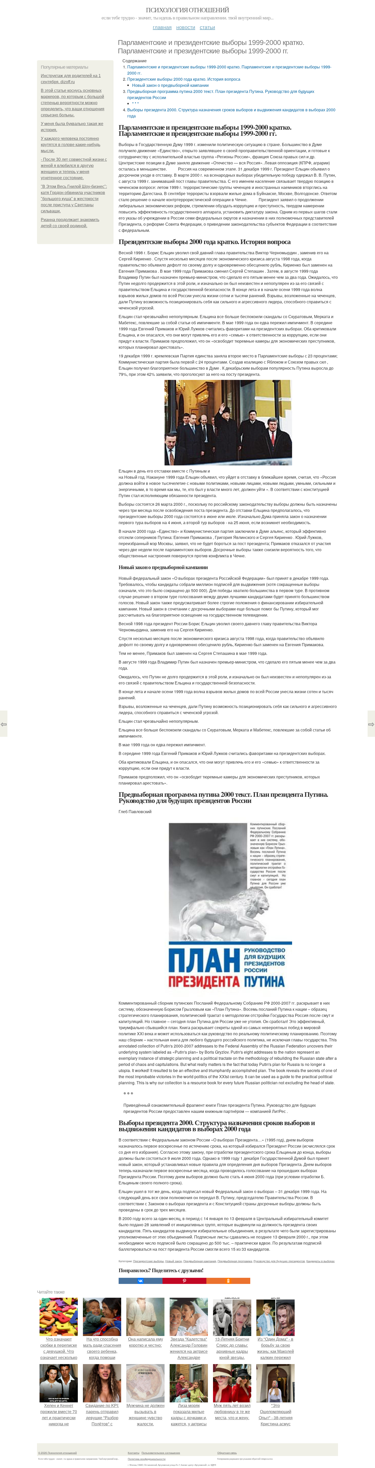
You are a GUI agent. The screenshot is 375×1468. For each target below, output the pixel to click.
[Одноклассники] (228, 1281)
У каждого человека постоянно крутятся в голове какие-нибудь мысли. (70, 144)
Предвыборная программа (235, 1261)
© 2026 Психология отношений (57, 1452)
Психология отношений (187, 9)
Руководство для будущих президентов (279, 1261)
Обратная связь (227, 1452)
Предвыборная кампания (199, 1261)
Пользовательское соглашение (161, 1452)
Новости (185, 27)
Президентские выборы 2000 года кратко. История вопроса (183, 79)
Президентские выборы (148, 1261)
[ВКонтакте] (140, 1281)
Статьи (207, 27)
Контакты (133, 1452)
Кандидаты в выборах (320, 1261)
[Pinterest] (184, 1281)
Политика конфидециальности (147, 1459)
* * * (135, 103)
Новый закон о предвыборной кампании (170, 85)
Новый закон (173, 1261)
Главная (162, 27)
